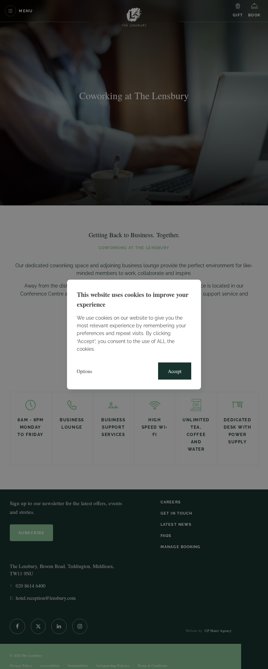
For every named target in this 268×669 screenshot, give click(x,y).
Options (84, 371)
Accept (174, 371)
